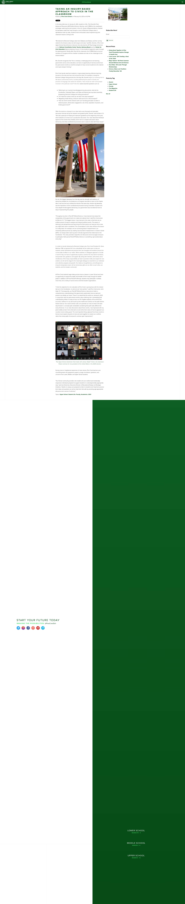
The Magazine (113, 88)
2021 (89, 394)
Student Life (72, 394)
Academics (84, 394)
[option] (117, 14)
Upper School (64, 394)
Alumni (111, 82)
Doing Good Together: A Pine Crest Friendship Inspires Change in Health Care (119, 52)
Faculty (78, 394)
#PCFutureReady (86, 2)
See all (108, 94)
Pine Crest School (66, 16)
